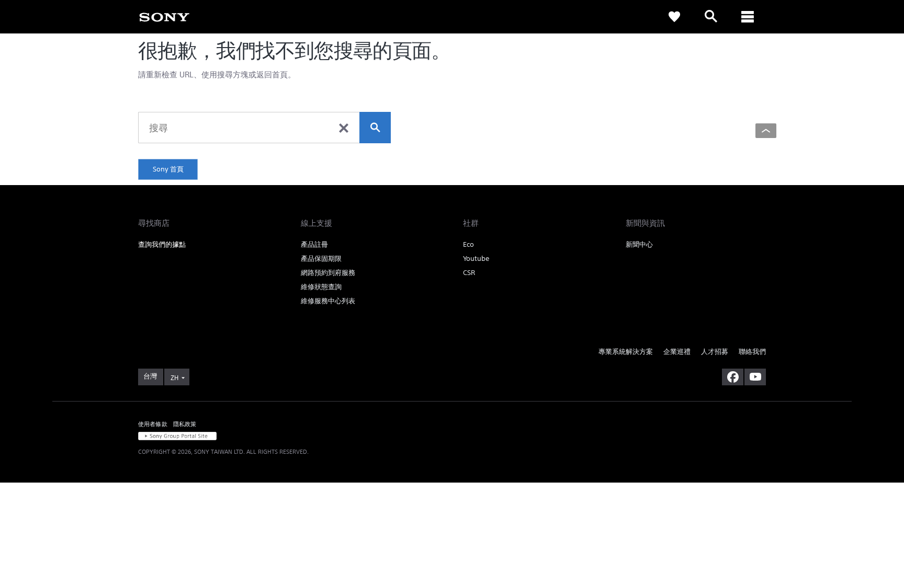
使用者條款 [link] (152, 424)
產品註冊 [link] (314, 244)
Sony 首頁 (168, 169)
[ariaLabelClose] (747, 16)
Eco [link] (468, 244)
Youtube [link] (476, 258)
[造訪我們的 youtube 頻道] (755, 377)
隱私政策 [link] (185, 424)
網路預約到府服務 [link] (328, 272)
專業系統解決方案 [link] (625, 351)
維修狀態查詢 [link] (321, 286)
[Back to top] (765, 130)
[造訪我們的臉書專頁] (732, 377)
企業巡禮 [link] (677, 351)
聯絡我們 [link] (752, 351)
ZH (174, 377)
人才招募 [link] (714, 351)
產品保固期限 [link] (321, 258)
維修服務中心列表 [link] (328, 300)
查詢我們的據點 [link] (162, 244)
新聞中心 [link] (639, 244)
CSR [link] (469, 272)
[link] (164, 16)
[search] (375, 127)
